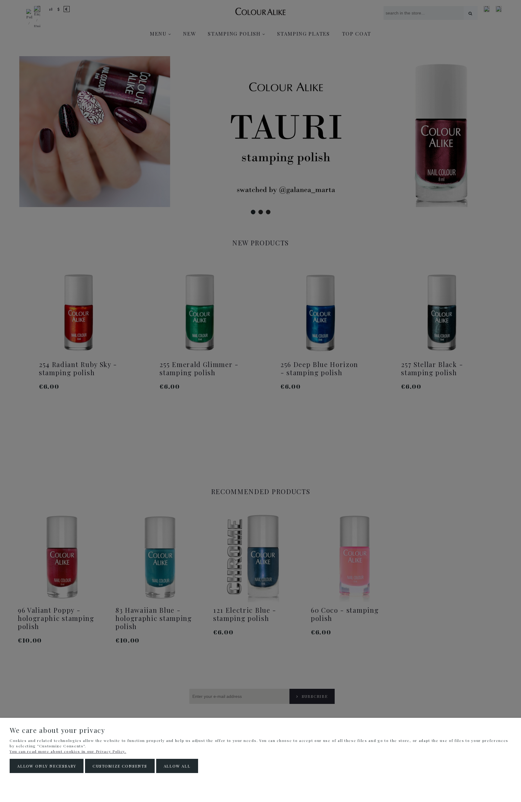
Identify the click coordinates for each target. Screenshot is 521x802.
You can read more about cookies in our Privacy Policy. (68, 751)
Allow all (177, 765)
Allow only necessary (46, 765)
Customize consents (120, 765)
